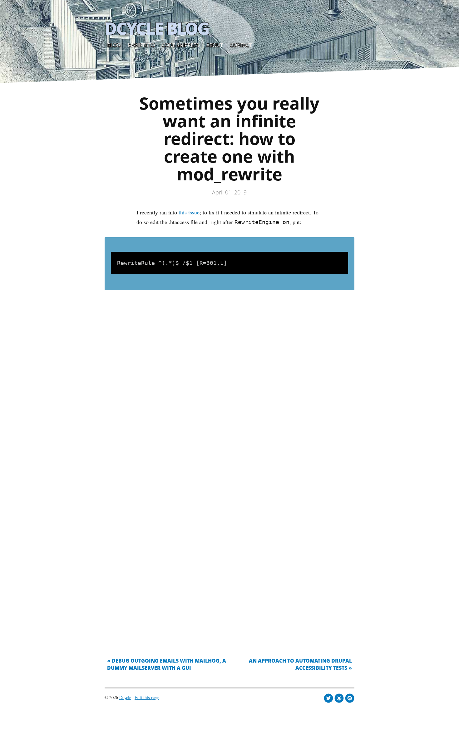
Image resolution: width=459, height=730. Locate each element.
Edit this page (147, 697)
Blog (114, 45)
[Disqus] (229, 388)
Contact (241, 45)
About (214, 45)
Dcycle (125, 697)
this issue (189, 212)
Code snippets (180, 45)
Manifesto (141, 45)
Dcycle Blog (157, 28)
